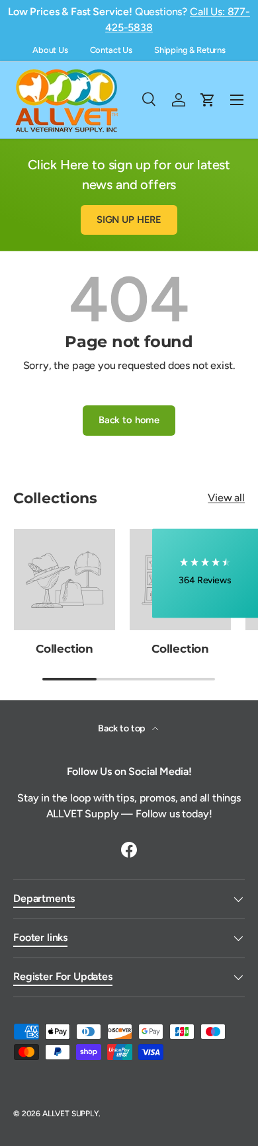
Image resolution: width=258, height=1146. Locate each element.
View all (226, 497)
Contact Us (111, 50)
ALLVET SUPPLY (70, 1113)
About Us (50, 50)
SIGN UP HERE (129, 219)
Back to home (129, 420)
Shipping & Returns (190, 50)
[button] (205, 573)
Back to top (122, 728)
